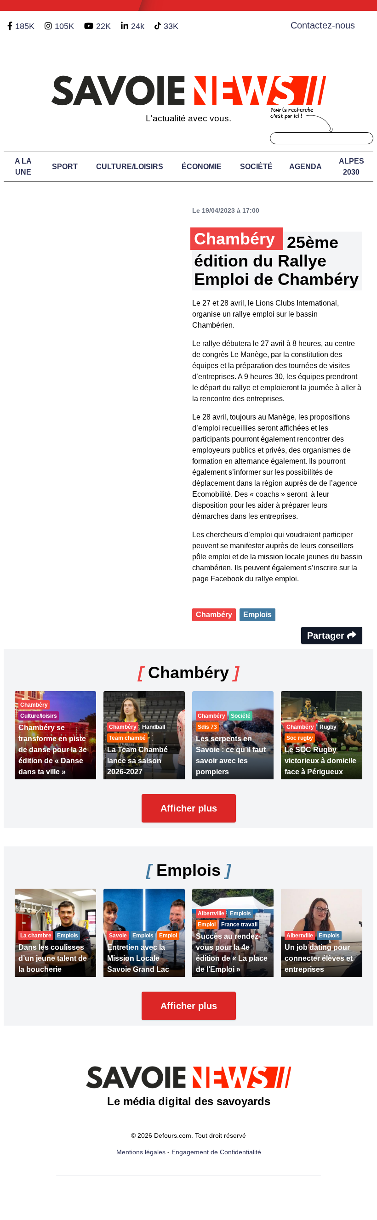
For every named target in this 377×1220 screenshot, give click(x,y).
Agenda (305, 166)
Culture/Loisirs (129, 166)
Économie (202, 166)
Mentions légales (141, 1152)
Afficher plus (188, 808)
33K (171, 26)
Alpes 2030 (351, 166)
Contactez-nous (323, 25)
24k (137, 26)
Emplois (257, 615)
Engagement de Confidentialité (216, 1152)
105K (64, 26)
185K (24, 26)
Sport (65, 166)
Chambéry (214, 615)
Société (256, 166)
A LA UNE (23, 166)
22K (103, 26)
